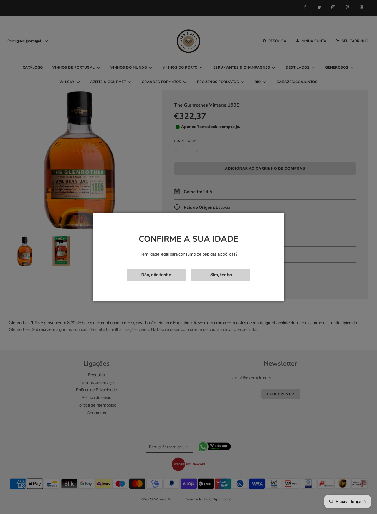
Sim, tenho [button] (221, 274)
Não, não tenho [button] (156, 274)
